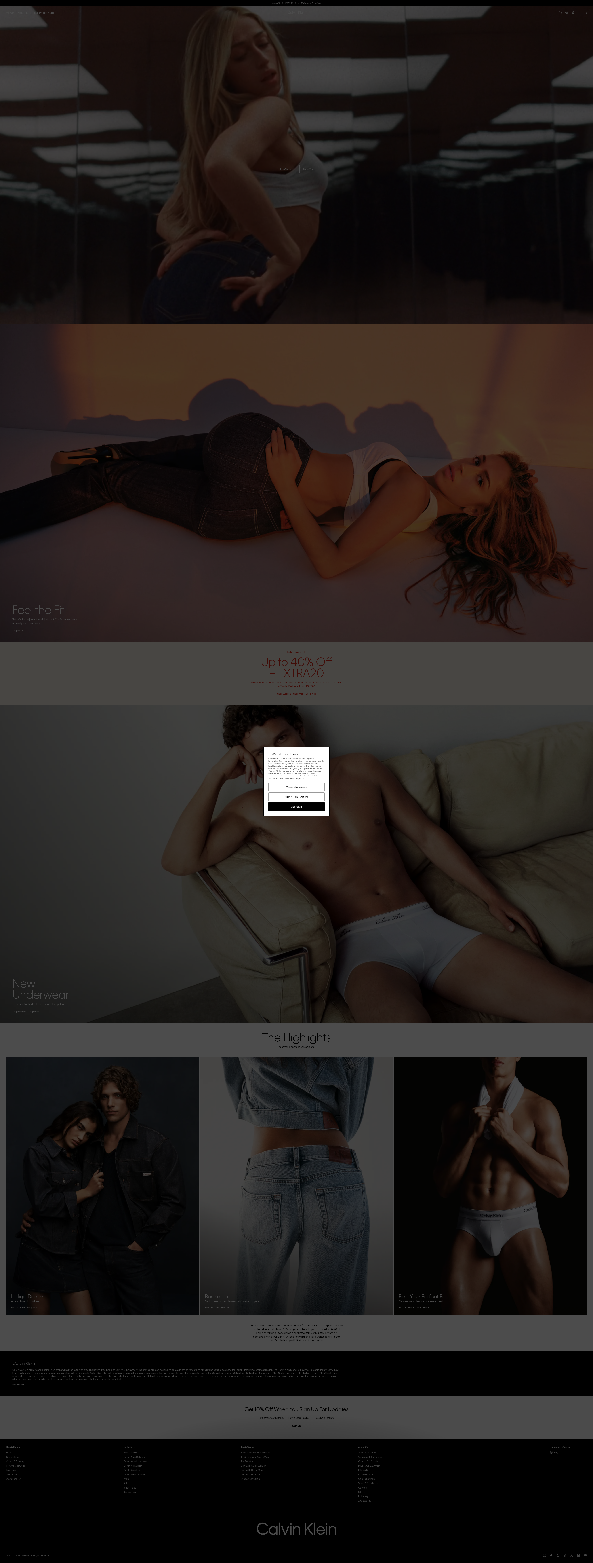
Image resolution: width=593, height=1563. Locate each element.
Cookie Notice (279, 778)
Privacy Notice (298, 778)
